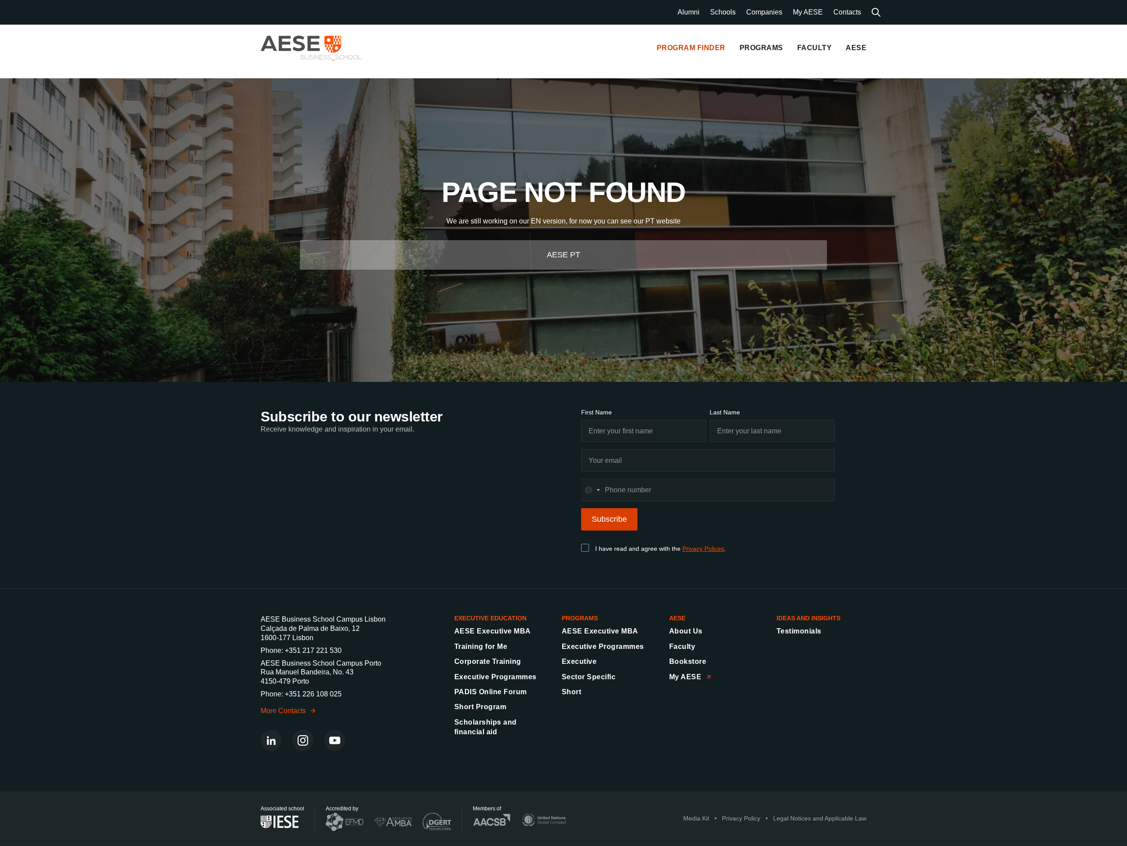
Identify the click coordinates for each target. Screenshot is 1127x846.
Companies (764, 12)
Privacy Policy (741, 818)
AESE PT (563, 254)
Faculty (682, 646)
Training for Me (480, 646)
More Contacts (283, 710)
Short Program (480, 706)
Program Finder (691, 47)
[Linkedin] (271, 740)
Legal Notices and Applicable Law (819, 818)
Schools (723, 12)
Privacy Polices (703, 548)
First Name (596, 412)
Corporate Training (487, 661)
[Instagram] (302, 740)
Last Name (725, 412)
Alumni (689, 12)
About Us (686, 631)
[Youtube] (334, 740)
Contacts (847, 12)
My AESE (808, 12)
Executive (579, 661)
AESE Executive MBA (492, 631)
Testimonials (799, 631)
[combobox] (592, 490)
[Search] (876, 12)
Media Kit (696, 818)
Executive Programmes (495, 677)
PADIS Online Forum (490, 692)
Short (571, 692)
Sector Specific (588, 677)
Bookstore (687, 661)
